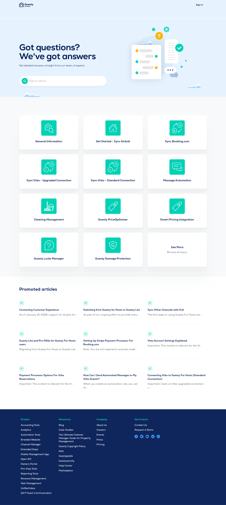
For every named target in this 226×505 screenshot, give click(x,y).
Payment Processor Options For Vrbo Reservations (41, 377)
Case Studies (66, 429)
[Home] (26, 4)
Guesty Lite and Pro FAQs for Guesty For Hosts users (47, 342)
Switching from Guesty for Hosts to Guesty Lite (111, 309)
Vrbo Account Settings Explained (167, 340)
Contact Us (141, 425)
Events (100, 434)
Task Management (31, 483)
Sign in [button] (199, 4)
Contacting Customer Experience (39, 309)
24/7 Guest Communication (36, 492)
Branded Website (30, 439)
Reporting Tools (29, 473)
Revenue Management (33, 478)
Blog (61, 425)
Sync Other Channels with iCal (166, 309)
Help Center (65, 465)
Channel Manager (31, 444)
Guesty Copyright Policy (72, 446)
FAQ (61, 451)
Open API (26, 459)
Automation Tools (30, 434)
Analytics (26, 429)
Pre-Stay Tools (29, 468)
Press (100, 439)
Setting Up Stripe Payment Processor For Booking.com (108, 342)
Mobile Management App (35, 454)
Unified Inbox (28, 488)
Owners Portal (29, 463)
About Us (102, 425)
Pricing (100, 444)
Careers (101, 429)
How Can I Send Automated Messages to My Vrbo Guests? (110, 377)
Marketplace (66, 470)
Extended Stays (29, 449)
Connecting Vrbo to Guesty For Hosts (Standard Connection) (176, 377)
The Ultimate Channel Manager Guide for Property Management (75, 438)
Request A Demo (144, 429)
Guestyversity (66, 460)
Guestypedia (66, 455)
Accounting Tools (30, 425)
